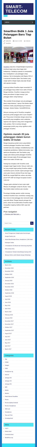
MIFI (6, 387)
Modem (7, 393)
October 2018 (8, 290)
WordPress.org (9, 437)
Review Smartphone (10, 406)
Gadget (7, 365)
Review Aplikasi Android (11, 402)
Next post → (17, 214)
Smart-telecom (16, 9)
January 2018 (8, 318)
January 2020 (8, 280)
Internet (28, 41)
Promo (6, 399)
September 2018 (9, 293)
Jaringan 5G (8, 384)
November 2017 (9, 324)
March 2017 (8, 349)
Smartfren (8, 43)
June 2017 (8, 339)
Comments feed (9, 434)
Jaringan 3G (8, 378)
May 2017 (7, 343)
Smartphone (8, 412)
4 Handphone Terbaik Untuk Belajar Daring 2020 (18, 252)
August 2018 (8, 296)
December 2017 (9, 321)
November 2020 (9, 271)
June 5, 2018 (18, 41)
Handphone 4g (9, 371)
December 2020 (9, 268)
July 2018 (7, 299)
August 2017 (8, 333)
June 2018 (8, 302)
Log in (6, 428)
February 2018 (9, 315)
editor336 (8, 41)
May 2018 (7, 305)
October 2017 (8, 327)
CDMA (6, 362)
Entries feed (8, 431)
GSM (6, 368)
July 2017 (7, 336)
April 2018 (7, 308)
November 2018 (9, 287)
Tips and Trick (8, 415)
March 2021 (8, 265)
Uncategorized (9, 418)
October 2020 (8, 274)
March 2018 (8, 311)
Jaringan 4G (8, 381)
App (6, 359)
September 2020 (9, 277)
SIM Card (7, 409)
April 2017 (7, 346)
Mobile (7, 390)
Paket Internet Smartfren (11, 396)
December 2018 (9, 283)
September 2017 (9, 330)
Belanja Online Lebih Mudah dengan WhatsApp (18, 255)
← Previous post (8, 214)
